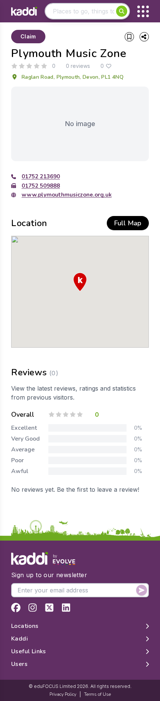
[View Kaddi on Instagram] (32, 607)
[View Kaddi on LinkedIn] (66, 607)
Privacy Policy (62, 694)
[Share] (144, 36)
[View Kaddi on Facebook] (15, 607)
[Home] (24, 11)
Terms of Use (97, 694)
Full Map (127, 223)
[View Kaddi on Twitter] (49, 607)
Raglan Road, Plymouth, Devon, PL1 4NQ (73, 77)
